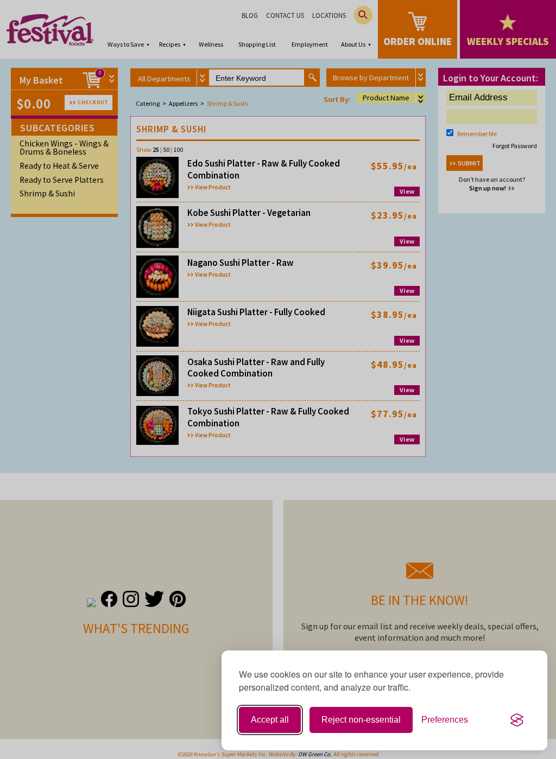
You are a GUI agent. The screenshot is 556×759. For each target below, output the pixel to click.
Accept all (270, 719)
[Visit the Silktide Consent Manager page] (517, 720)
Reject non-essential (361, 719)
